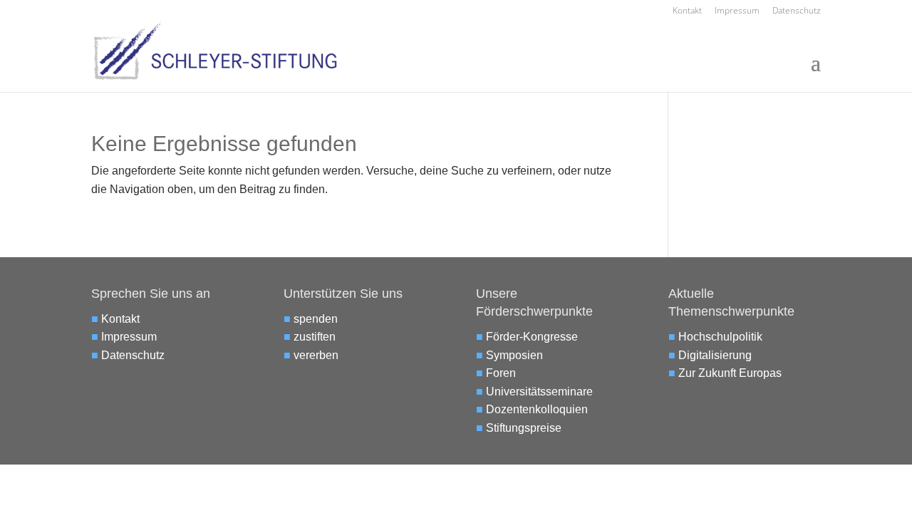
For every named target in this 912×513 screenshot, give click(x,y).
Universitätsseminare (539, 391)
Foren (501, 373)
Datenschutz (796, 11)
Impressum (737, 11)
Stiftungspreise (523, 428)
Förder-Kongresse (532, 337)
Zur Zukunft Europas (730, 373)
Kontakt (687, 11)
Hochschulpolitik (720, 337)
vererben (316, 355)
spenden (316, 319)
